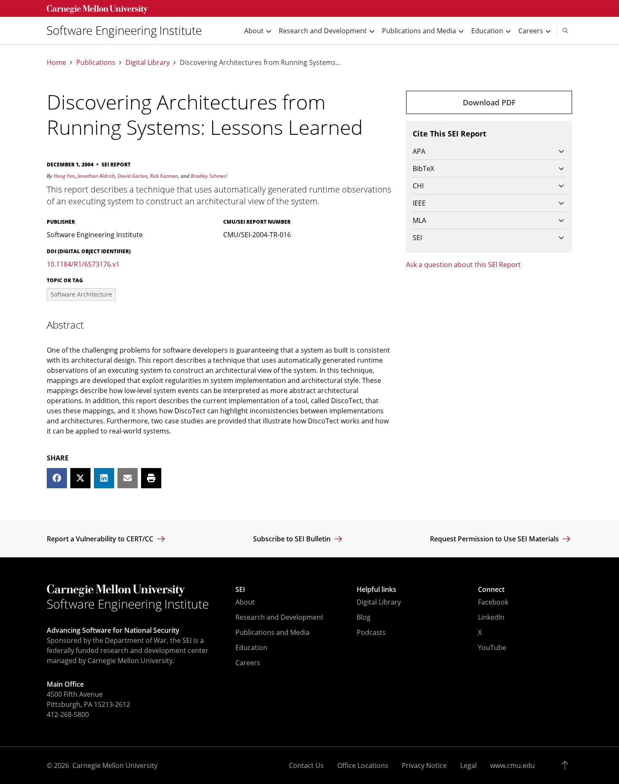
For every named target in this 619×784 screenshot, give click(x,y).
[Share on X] (80, 478)
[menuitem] (127, 30)
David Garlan (132, 175)
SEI (240, 589)
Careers (247, 662)
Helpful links (376, 589)
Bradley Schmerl (209, 175)
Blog (364, 617)
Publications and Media (272, 632)
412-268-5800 (68, 714)
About (245, 602)
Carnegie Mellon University (114, 765)
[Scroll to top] (567, 765)
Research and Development (279, 617)
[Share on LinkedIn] (104, 478)
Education (251, 647)
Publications (95, 62)
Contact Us (306, 765)
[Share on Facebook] (57, 478)
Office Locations (362, 765)
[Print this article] (151, 478)
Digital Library (147, 62)
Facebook (493, 602)
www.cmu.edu (512, 765)
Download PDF (489, 102)
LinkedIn (491, 617)
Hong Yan (64, 175)
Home (56, 62)
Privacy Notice (424, 765)
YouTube (492, 647)
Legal (468, 765)
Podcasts (371, 632)
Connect (491, 589)
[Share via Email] (127, 478)
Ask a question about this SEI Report (463, 264)
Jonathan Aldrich (96, 175)
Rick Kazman (164, 175)
